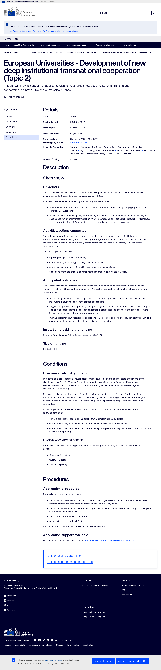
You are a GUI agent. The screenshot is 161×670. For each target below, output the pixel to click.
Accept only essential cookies (132, 661)
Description (11, 121)
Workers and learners (105, 45)
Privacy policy (73, 645)
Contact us (66, 640)
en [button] (105, 13)
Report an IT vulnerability (14, 645)
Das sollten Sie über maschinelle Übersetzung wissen (55, 31)
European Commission (12, 52)
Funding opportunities (64, 52)
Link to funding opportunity (64, 555)
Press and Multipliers (127, 45)
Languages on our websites (40, 645)
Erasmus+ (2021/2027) (80, 142)
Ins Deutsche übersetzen (20, 31)
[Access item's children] (37, 45)
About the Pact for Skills (23, 45)
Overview (10, 127)
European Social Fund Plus (93, 612)
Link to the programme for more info (70, 561)
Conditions (11, 132)
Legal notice (88, 645)
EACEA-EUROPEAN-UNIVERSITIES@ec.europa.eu (110, 540)
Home (6, 45)
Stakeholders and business (78, 45)
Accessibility (127, 595)
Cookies (59, 645)
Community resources (50, 45)
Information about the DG (133, 585)
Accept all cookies (103, 661)
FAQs (124, 590)
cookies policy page (53, 660)
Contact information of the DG (95, 585)
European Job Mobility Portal (94, 616)
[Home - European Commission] (23, 12)
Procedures (11, 137)
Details (9, 116)
